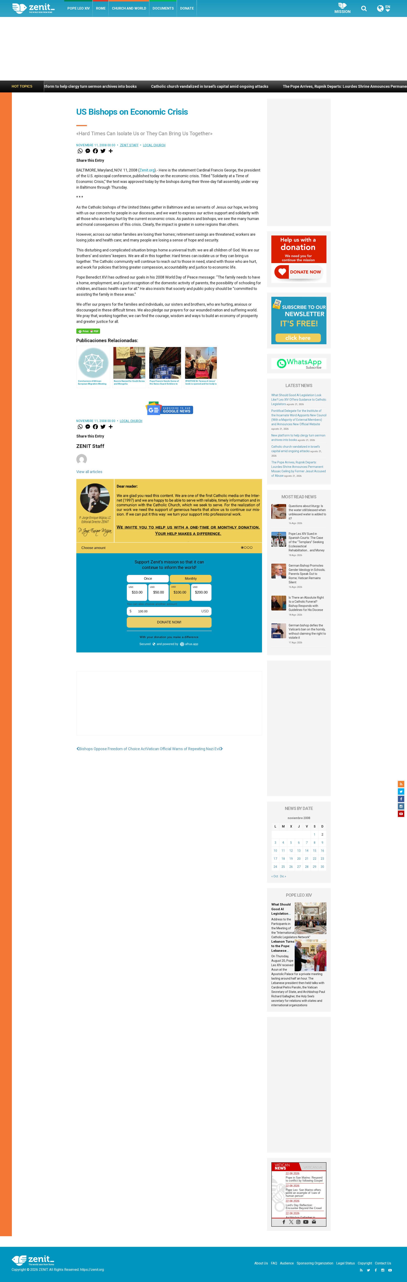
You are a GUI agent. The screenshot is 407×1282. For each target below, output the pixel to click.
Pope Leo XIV (78, 8)
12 (291, 850)
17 (275, 858)
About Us (261, 1263)
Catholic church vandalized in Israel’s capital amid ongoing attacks (128, 86)
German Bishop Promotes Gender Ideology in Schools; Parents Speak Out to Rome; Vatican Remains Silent (307, 574)
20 (299, 858)
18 (283, 858)
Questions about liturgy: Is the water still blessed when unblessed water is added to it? (307, 512)
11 (283, 850)
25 (283, 866)
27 (299, 866)
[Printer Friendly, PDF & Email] (88, 331)
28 (306, 866)
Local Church (154, 145)
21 (306, 858)
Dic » (283, 876)
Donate (187, 8)
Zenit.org (147, 170)
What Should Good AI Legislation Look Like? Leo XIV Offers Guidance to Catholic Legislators (298, 399)
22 (314, 858)
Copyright (365, 1263)
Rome (101, 8)
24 (275, 866)
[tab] (285, 1167)
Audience (287, 1263)
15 (314, 850)
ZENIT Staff (129, 145)
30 (322, 866)
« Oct (274, 876)
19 (291, 858)
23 (322, 858)
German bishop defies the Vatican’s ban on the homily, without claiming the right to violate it (307, 632)
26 (291, 866)
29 (314, 866)
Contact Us (383, 1263)
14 (306, 850)
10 (275, 850)
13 (299, 850)
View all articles (89, 472)
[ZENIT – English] (38, 8)
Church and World (129, 8)
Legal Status (345, 1263)
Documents (163, 8)
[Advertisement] (203, 48)
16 (322, 850)
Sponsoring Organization (315, 1263)
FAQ (274, 1263)
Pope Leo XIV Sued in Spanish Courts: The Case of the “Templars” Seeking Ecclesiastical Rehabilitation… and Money (307, 542)
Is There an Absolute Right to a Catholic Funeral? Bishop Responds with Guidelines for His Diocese (306, 604)
